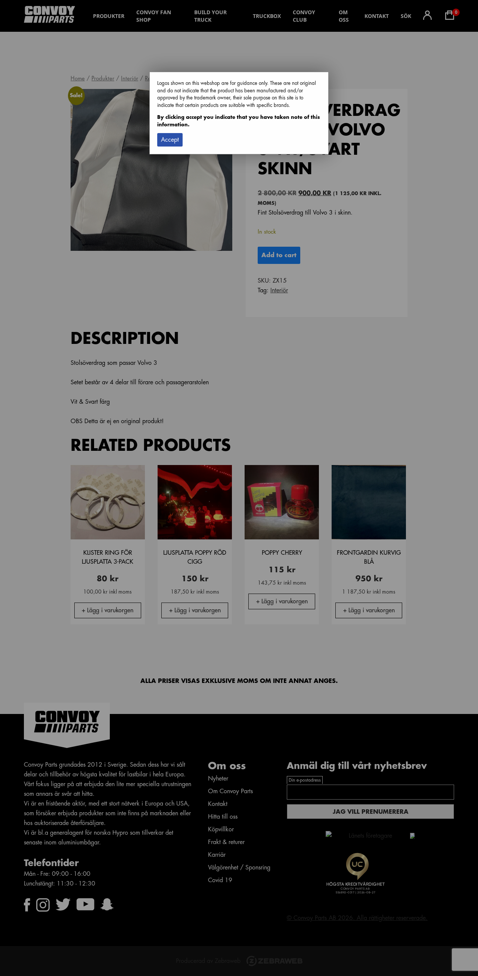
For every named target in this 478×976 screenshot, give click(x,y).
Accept (170, 140)
